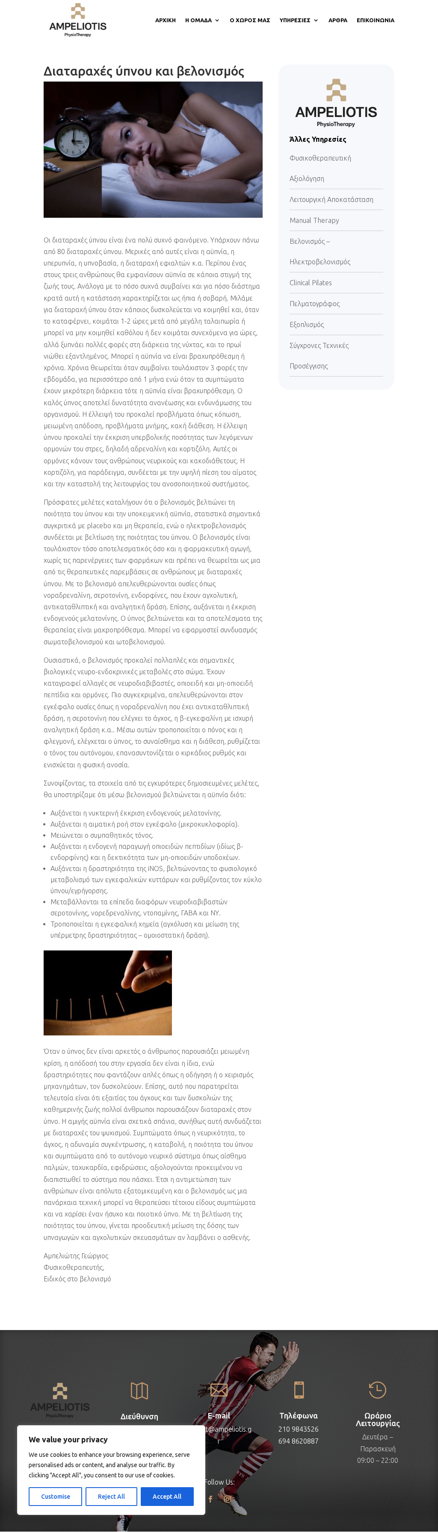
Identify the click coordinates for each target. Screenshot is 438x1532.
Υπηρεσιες (295, 20)
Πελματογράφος (315, 303)
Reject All (111, 1496)
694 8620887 (298, 1441)
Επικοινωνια (375, 20)
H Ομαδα (198, 20)
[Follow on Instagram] (227, 1499)
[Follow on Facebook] (210, 1499)
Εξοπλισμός (307, 324)
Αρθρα (337, 20)
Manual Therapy (314, 220)
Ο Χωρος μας (250, 20)
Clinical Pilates (311, 283)
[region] (111, 1470)
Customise (55, 1496)
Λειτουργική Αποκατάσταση (331, 199)
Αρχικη (165, 20)
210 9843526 (298, 1429)
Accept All (167, 1496)
